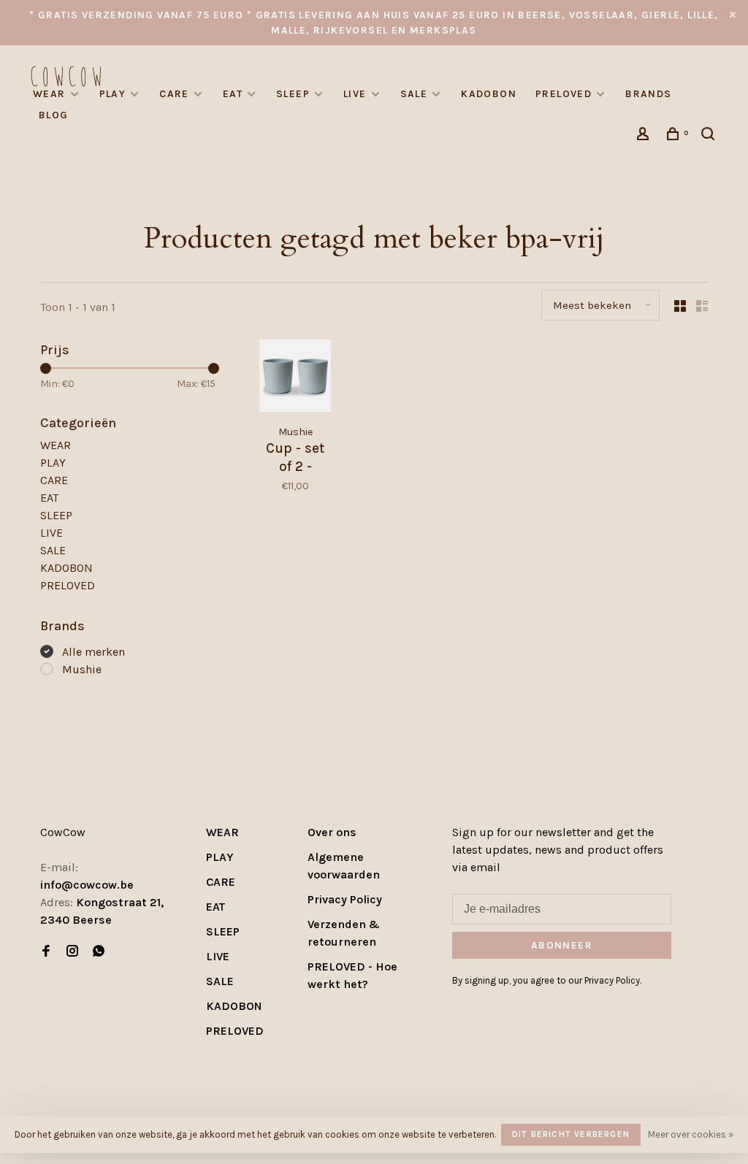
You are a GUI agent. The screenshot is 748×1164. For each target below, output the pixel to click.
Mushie (82, 669)
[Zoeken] (710, 136)
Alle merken (93, 652)
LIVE (355, 94)
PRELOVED (563, 94)
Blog (54, 115)
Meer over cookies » (690, 1134)
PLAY (112, 94)
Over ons (332, 832)
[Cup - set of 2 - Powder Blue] (295, 378)
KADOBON (488, 94)
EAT (233, 94)
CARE (174, 94)
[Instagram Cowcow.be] (72, 952)
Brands (648, 94)
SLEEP (293, 94)
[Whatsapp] (98, 952)
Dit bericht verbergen (571, 1134)
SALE (414, 94)
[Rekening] (645, 136)
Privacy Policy (345, 899)
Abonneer (561, 945)
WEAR (49, 94)
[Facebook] (46, 952)
